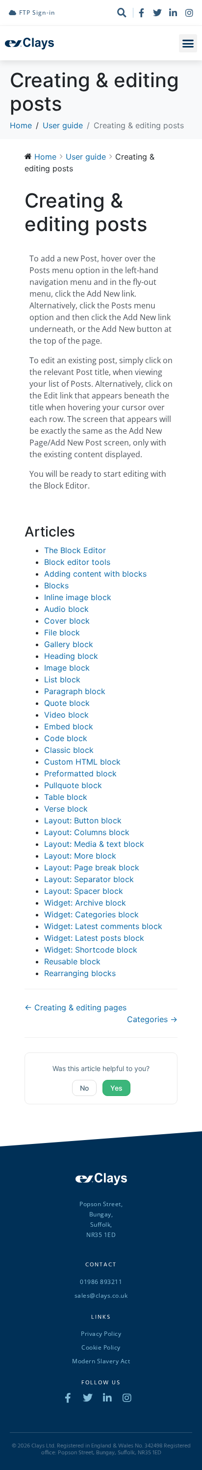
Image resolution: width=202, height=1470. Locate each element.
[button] (188, 43)
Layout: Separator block (89, 879)
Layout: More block (80, 856)
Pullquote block (73, 785)
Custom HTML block (82, 762)
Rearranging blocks (80, 973)
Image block (67, 668)
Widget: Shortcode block (90, 950)
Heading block (71, 656)
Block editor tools (77, 562)
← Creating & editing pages (75, 1007)
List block (62, 679)
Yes (116, 1088)
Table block (65, 797)
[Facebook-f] (141, 13)
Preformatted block (80, 773)
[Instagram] (189, 13)
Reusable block (72, 961)
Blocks (56, 585)
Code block (65, 738)
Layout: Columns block (86, 832)
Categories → (152, 1019)
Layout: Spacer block (83, 891)
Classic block (69, 750)
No (84, 1088)
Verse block (66, 809)
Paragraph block (74, 691)
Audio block (66, 609)
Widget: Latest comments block (103, 926)
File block (62, 632)
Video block (66, 715)
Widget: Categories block (91, 914)
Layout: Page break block (91, 867)
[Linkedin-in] (173, 13)
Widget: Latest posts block (94, 938)
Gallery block (68, 644)
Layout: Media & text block (94, 844)
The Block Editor (75, 550)
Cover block (67, 621)
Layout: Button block (83, 820)
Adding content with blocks (95, 574)
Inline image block (77, 597)
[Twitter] (157, 13)
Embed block (68, 726)
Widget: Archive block (85, 903)
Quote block (67, 703)
